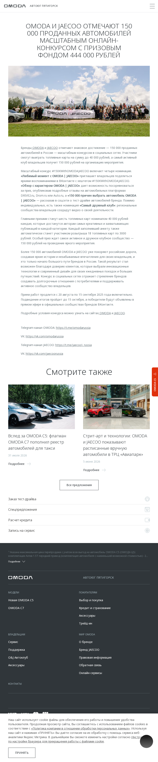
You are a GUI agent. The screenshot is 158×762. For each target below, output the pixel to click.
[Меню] (152, 6)
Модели (13, 592)
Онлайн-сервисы (90, 673)
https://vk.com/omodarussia (45, 336)
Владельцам (16, 634)
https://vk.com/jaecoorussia (44, 354)
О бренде (86, 642)
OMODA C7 (16, 608)
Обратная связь (90, 665)
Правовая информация (95, 657)
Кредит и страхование (95, 608)
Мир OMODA (87, 634)
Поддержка (16, 650)
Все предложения (79, 485)
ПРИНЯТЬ (22, 753)
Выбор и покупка (91, 600)
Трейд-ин (85, 623)
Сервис (13, 642)
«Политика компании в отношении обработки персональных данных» (80, 728)
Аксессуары (87, 615)
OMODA (38, 148)
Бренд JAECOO (89, 650)
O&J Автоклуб (18, 657)
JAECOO (52, 148)
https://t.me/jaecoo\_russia (73, 345)
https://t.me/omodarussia (73, 328)
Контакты (15, 684)
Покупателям (88, 592)
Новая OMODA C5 (21, 600)
